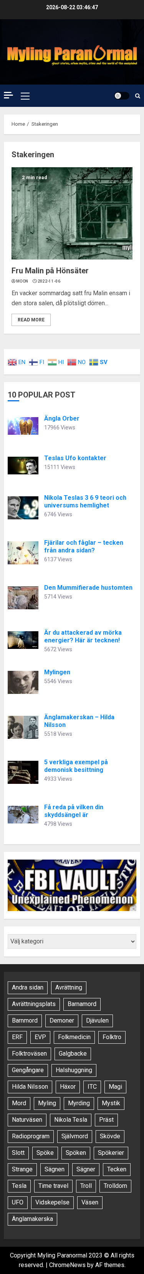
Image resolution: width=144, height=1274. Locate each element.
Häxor (68, 1086)
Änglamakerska (32, 1218)
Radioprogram (31, 1136)
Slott (18, 1152)
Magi (115, 1086)
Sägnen (55, 1169)
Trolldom (115, 1185)
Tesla (19, 1185)
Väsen (89, 1202)
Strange (22, 1169)
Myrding (79, 1103)
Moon (22, 281)
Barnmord (25, 1020)
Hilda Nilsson (30, 1086)
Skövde (110, 1136)
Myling (47, 1103)
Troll (86, 1185)
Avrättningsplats (34, 1004)
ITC (92, 1086)
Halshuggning (74, 1070)
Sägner (85, 1169)
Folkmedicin (74, 1037)
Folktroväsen (29, 1053)
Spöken (76, 1152)
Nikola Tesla (70, 1119)
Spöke (45, 1152)
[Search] (137, 95)
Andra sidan (27, 987)
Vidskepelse (52, 1202)
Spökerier (111, 1152)
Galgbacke (73, 1053)
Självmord (74, 1136)
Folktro (112, 1037)
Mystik (111, 1103)
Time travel (53, 1185)
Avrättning (68, 987)
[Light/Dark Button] (121, 96)
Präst (106, 1119)
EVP (40, 1037)
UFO (17, 1202)
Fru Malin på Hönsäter (50, 270)
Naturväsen (27, 1119)
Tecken (116, 1169)
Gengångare (28, 1070)
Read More (31, 320)
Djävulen (97, 1020)
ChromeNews (67, 1265)
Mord (19, 1103)
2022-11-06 (49, 281)
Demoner (62, 1020)
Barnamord (82, 1004)
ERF (17, 1037)
